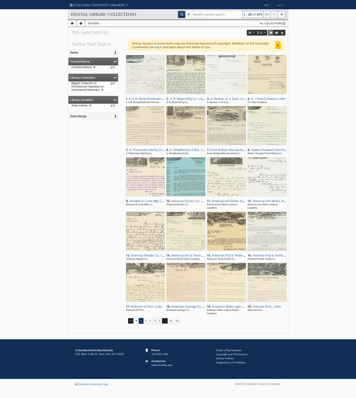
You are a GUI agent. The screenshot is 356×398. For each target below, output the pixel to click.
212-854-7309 (159, 354)
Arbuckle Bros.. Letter (267, 306)
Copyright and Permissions (232, 354)
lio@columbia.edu (161, 365)
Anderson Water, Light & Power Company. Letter (243, 306)
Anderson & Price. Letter (146, 306)
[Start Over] (188, 14)
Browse (94, 23)
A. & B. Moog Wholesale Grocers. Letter (155, 98)
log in (158, 47)
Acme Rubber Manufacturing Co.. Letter (236, 149)
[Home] (72, 23)
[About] (81, 23)
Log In (280, 5)
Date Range (78, 116)
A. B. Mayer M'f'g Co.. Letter (188, 98)
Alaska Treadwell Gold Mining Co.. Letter (278, 149)
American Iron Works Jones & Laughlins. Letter (242, 201)
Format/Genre (80, 61)
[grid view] (271, 33)
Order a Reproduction (229, 350)
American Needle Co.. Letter (149, 255)
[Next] (281, 14)
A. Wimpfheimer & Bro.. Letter (189, 149)
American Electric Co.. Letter (190, 201)
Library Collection (82, 77)
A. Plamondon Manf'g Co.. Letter (150, 149)
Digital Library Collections (103, 14)
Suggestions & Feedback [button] (230, 362)
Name (74, 52)
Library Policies (225, 358)
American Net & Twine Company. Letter (197, 255)
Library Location (81, 100)
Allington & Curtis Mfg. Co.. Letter (151, 201)
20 (261, 32)
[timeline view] (282, 33)
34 (176, 320)
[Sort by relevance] (251, 33)
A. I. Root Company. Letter (268, 98)
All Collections (271, 23)
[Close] (278, 45)
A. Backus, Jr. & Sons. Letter (229, 98)
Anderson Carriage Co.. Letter (191, 306)
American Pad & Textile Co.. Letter (234, 255)
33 (170, 320)
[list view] (277, 33)
